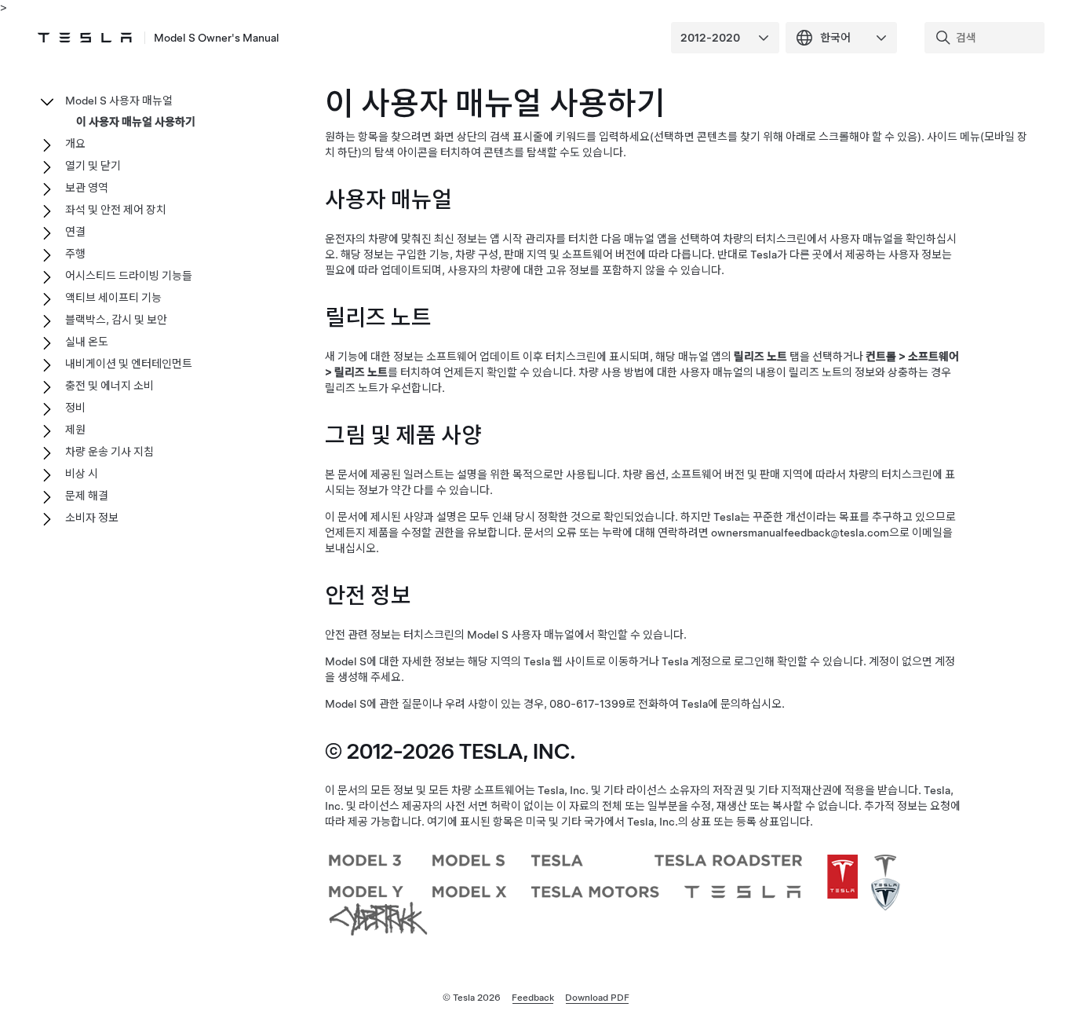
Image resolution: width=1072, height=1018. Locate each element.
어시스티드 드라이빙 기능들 (128, 275)
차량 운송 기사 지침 (109, 451)
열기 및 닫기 (93, 165)
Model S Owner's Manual (216, 37)
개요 (75, 143)
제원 (75, 429)
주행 (75, 253)
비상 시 (81, 473)
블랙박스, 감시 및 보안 (116, 319)
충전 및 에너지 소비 (109, 385)
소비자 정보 (92, 517)
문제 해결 (86, 495)
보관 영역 (86, 187)
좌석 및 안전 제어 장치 (115, 209)
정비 (75, 407)
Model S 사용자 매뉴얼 (119, 100)
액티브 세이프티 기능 (113, 297)
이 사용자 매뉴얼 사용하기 (135, 121)
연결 (75, 231)
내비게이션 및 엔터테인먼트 (128, 363)
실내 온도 (86, 341)
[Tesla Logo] (85, 37)
